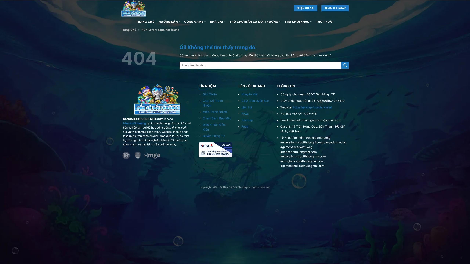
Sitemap (247, 120)
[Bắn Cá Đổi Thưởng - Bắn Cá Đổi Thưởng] (139, 8)
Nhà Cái (216, 21)
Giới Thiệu (210, 94)
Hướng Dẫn (168, 21)
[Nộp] (345, 65)
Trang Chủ (145, 21)
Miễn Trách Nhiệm (215, 112)
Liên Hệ (247, 107)
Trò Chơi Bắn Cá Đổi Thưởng (253, 21)
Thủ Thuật (325, 21)
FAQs (245, 113)
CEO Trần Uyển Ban (255, 100)
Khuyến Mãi (250, 94)
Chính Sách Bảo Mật (217, 118)
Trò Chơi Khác (297, 21)
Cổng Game (193, 21)
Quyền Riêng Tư (214, 136)
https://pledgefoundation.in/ (312, 107)
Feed (245, 126)
